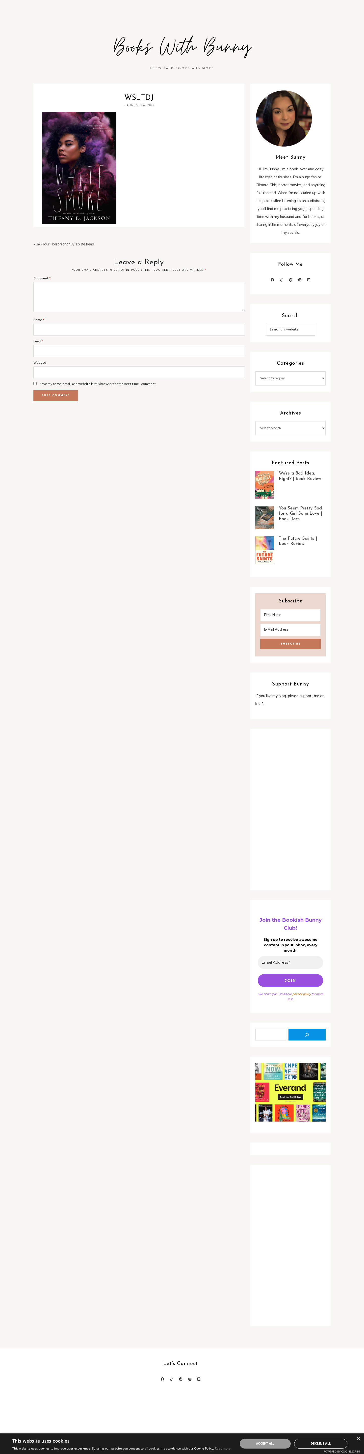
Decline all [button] (321, 1443)
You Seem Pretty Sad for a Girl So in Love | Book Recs (300, 513)
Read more (223, 1448)
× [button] (358, 1439)
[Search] (307, 1034)
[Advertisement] (290, 809)
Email (38, 341)
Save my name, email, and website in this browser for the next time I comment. (98, 384)
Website (39, 363)
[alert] (182, 1443)
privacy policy (301, 994)
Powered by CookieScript (341, 1451)
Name (38, 320)
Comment (42, 278)
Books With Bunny (182, 47)
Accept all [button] (265, 1443)
